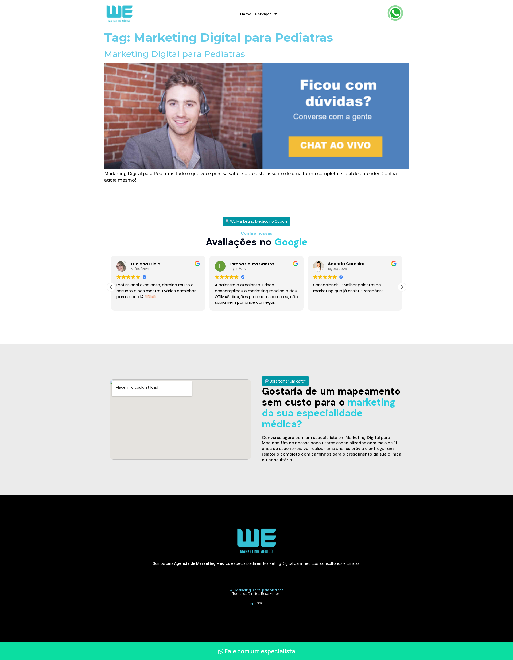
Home (245, 13)
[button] (257, 221)
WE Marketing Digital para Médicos (256, 590)
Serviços (263, 13)
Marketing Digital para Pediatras (174, 54)
